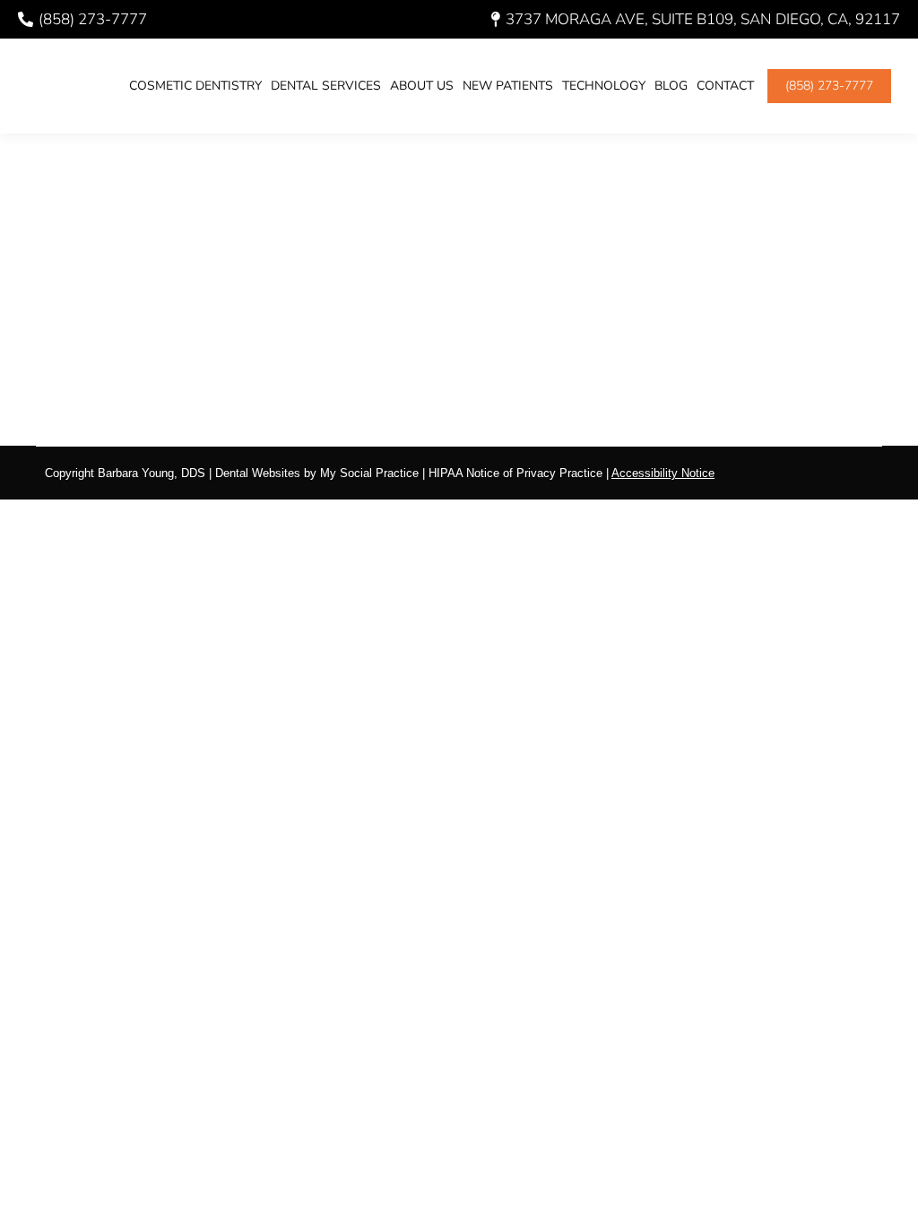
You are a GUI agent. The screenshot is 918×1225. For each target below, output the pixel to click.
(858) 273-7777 (93, 19)
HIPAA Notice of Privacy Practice (515, 473)
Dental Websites (257, 473)
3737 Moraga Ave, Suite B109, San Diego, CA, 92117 (703, 19)
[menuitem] (195, 86)
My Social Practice (367, 473)
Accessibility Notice (662, 473)
